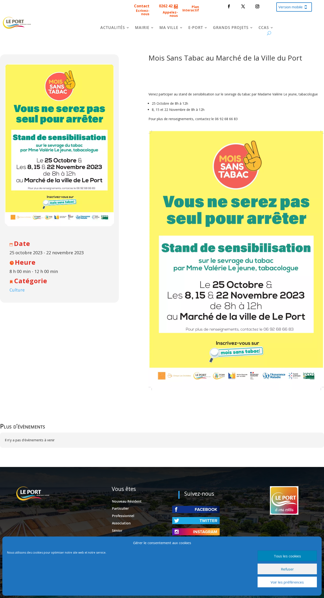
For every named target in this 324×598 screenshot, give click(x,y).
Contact (141, 6)
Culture (17, 290)
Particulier (120, 508)
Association (121, 523)
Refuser (287, 569)
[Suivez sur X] (243, 6)
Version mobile (290, 7)
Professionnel (123, 515)
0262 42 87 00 (168, 6)
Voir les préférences (287, 582)
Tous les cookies (287, 556)
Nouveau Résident (127, 501)
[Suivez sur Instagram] (257, 6)
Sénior (117, 530)
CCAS (264, 28)
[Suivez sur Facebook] (229, 6)
